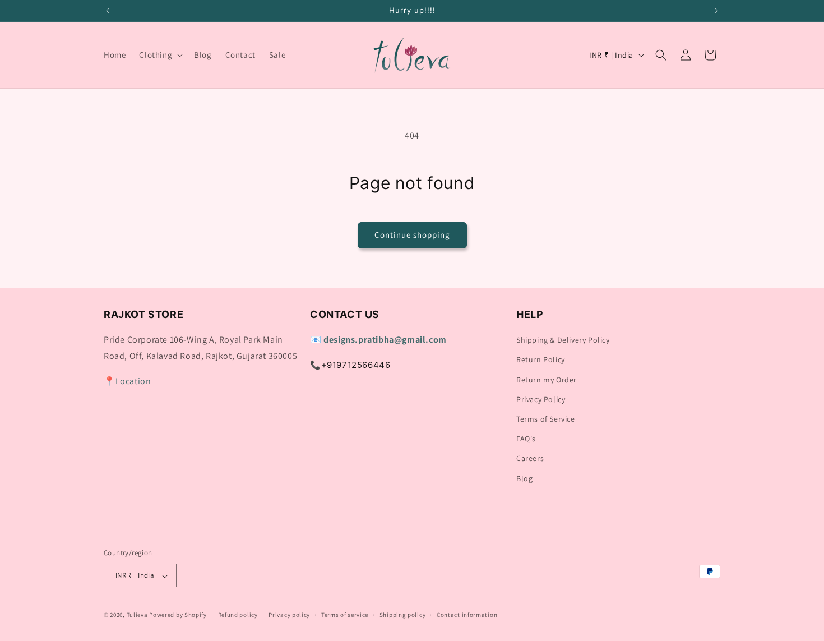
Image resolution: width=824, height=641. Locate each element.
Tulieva (137, 615)
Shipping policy (402, 615)
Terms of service (344, 615)
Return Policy (540, 360)
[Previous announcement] (107, 10)
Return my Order (546, 380)
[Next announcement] (716, 10)
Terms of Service (545, 419)
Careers (530, 459)
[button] (159, 55)
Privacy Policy (540, 399)
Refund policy (238, 615)
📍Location (127, 381)
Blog (524, 478)
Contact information (467, 615)
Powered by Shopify (178, 615)
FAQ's (526, 439)
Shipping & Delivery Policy (563, 340)
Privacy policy (289, 615)
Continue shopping (412, 234)
